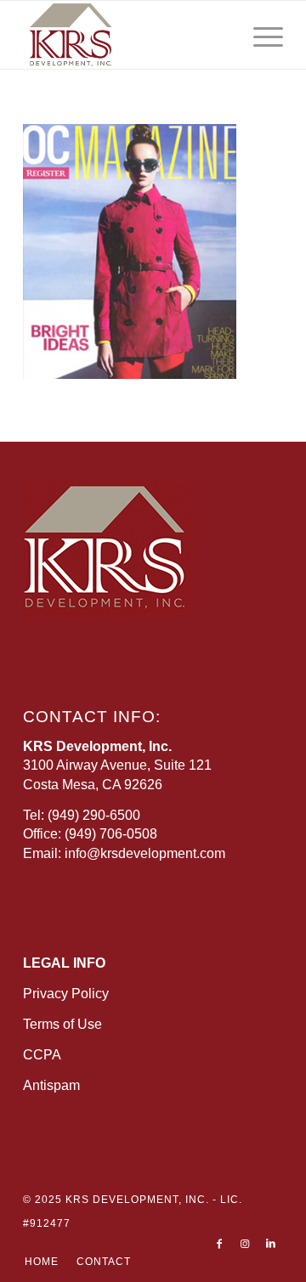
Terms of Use (62, 1024)
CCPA (42, 1055)
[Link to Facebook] (219, 1244)
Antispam (51, 1085)
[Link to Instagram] (245, 1244)
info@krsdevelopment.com (145, 853)
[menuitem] (259, 35)
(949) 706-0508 (111, 834)
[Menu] (259, 35)
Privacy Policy (66, 993)
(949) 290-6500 (94, 815)
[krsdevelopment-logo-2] (127, 35)
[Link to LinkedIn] (270, 1244)
